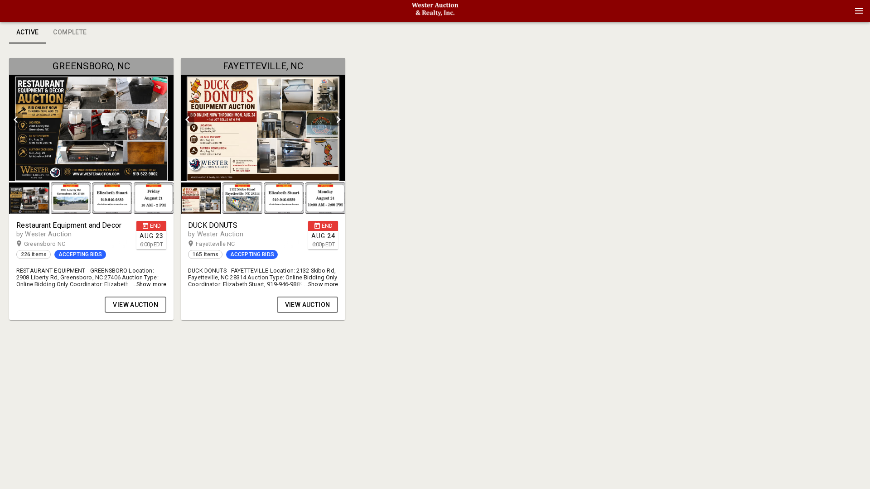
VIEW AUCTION (135, 304)
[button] (435, 14)
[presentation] (435, 11)
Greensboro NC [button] (53, 243)
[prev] (16, 119)
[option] (91, 119)
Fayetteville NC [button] (224, 243)
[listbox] (91, 119)
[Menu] (859, 11)
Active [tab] (27, 32)
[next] (167, 119)
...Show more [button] (149, 284)
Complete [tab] (70, 32)
